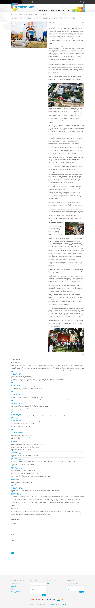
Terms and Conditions (15, 591)
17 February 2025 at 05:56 (17, 469)
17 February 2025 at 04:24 (17, 443)
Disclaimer (13, 589)
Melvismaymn (14, 493)
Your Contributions (46, 2)
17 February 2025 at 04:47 (17, 459)
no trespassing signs (15, 384)
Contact (68, 2)
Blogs (62, 10)
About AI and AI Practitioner (58, 2)
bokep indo (13, 418)
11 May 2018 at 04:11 (16, 364)
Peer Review (13, 586)
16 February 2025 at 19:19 (17, 385)
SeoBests (13, 467)
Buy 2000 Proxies (14, 373)
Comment (13, 540)
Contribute (37, 2)
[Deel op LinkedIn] (82, 22)
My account (74, 2)
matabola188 (14, 479)
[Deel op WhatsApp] (79, 24)
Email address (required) (20, 529)
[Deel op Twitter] (83, 22)
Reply (12, 371)
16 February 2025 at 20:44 (17, 403)
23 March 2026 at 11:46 (16, 510)
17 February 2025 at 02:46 (17, 432)
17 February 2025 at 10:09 (17, 488)
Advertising (13, 585)
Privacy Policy (14, 593)
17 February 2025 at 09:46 (17, 481)
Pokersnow (13, 458)
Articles (58, 10)
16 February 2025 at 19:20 (17, 394)
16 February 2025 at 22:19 (17, 420)
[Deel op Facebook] (80, 22)
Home (39, 10)
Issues (52, 10)
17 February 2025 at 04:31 (17, 453)
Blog (62, 22)
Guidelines (13, 588)
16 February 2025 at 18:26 (17, 374)
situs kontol (13, 452)
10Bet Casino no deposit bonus (17, 431)
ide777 (12, 412)
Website (12, 534)
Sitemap (64, 604)
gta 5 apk (13, 441)
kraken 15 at (13, 402)
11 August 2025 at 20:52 (16, 494)
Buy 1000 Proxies (14, 487)
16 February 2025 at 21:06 (17, 414)
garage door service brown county (18, 393)
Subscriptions (45, 10)
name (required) (14, 523)
